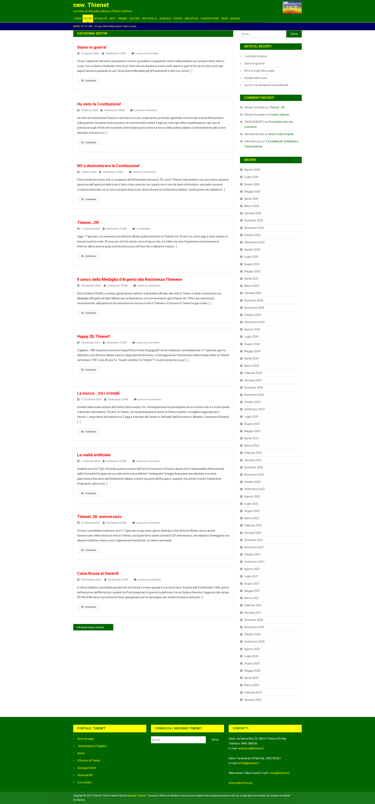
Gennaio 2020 (252, 699)
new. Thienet (91, 5)
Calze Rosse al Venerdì (98, 573)
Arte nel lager (86, 738)
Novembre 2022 (254, 474)
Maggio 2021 (252, 590)
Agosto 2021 (252, 568)
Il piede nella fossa (255, 77)
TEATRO (177, 18)
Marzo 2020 (251, 685)
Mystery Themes (137, 795)
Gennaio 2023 (252, 460)
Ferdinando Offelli (115, 53)
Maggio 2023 (252, 431)
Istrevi (81, 753)
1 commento (143, 228)
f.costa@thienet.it (279, 773)
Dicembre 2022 (253, 467)
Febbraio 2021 (253, 605)
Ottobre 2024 (252, 314)
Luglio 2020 (251, 656)
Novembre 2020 (254, 627)
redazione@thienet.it (251, 748)
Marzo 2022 (251, 518)
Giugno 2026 (252, 184)
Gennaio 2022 (252, 532)
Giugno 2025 (252, 264)
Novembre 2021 (254, 547)
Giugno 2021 (252, 583)
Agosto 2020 (252, 649)
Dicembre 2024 (253, 300)
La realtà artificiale (94, 455)
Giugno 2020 (252, 663)
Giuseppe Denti (87, 767)
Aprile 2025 (251, 278)
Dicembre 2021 (253, 540)
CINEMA (122, 18)
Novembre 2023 (254, 394)
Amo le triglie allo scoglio (259, 70)
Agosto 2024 (252, 329)
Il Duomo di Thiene (89, 760)
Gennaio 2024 (252, 380)
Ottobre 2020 (252, 634)
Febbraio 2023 (253, 452)
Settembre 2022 (254, 489)
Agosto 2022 (252, 496)
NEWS (224, 18)
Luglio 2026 (251, 176)
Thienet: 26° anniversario (99, 516)
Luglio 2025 (251, 256)
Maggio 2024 (252, 351)
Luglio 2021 (251, 576)
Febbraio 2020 (253, 692)
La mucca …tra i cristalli (98, 393)
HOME (77, 18)
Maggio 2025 (252, 271)
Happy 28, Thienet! (93, 336)
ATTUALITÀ (100, 18)
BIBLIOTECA (191, 18)
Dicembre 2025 (253, 220)
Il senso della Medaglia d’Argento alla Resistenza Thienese (129, 279)
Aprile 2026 (251, 198)
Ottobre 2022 (252, 481)
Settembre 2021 (254, 561)
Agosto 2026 (252, 169)
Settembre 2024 (254, 322)
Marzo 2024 (251, 365)
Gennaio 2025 (252, 293)
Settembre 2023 (254, 409)
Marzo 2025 (251, 285)
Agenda (235, 18)
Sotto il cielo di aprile (281, 134)
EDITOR (88, 18)
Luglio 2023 (251, 416)
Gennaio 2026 (252, 213)
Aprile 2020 (251, 677)
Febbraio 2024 (253, 372)
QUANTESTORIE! (210, 18)
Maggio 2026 (252, 191)
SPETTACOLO (149, 18)
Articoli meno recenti (91, 627)
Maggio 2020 (252, 670)
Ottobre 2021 (252, 554)
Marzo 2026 (251, 206)
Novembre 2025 (254, 227)
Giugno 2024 (252, 344)
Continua (90, 80)
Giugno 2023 (252, 423)
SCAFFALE (165, 18)
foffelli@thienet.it (248, 763)
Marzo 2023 (251, 445)
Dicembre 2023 (253, 387)
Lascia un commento (147, 53)
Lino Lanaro (85, 782)
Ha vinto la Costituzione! (99, 104)
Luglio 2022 (251, 503)
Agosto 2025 (252, 249)
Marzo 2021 (251, 598)
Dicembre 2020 (253, 619)
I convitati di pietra (255, 56)
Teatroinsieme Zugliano (92, 746)
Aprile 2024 (251, 358)
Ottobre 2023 (252, 402)
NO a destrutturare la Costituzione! (108, 165)
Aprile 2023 (251, 438)
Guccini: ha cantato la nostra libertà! (266, 85)
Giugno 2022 (252, 511)
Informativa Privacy (241, 782)
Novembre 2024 (254, 307)
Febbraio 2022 (253, 525)
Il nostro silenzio (279, 114)
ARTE (112, 18)
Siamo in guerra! (91, 47)
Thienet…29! (88, 222)
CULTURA (134, 18)
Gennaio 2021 (252, 612)
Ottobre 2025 (252, 235)
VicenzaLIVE (85, 775)
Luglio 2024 (251, 336)
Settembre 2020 (254, 641)
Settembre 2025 (254, 242)
